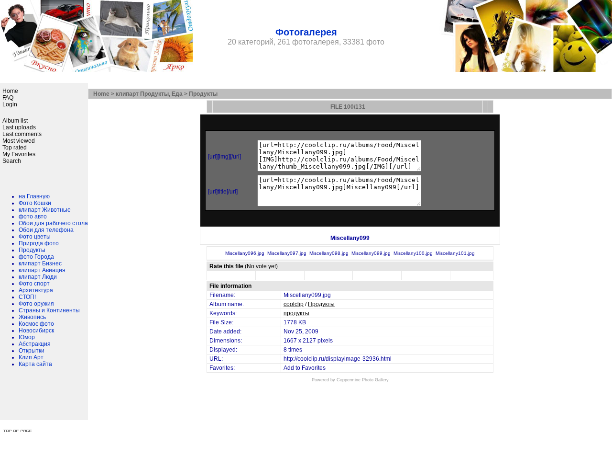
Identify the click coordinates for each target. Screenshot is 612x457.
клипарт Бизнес (40, 263)
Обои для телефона (46, 230)
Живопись (32, 317)
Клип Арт (31, 357)
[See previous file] (485, 107)
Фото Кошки (35, 203)
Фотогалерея (306, 32)
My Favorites (18, 154)
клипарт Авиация (42, 270)
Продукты (32, 250)
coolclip (294, 304)
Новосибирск (36, 330)
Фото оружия (36, 303)
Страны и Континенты (49, 310)
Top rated (14, 147)
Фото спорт (34, 283)
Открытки (31, 350)
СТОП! (27, 297)
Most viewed (18, 140)
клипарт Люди (38, 277)
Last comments (22, 134)
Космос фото (36, 323)
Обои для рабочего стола (53, 223)
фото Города (36, 256)
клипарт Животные (45, 209)
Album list (15, 120)
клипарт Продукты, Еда (149, 94)
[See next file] (490, 107)
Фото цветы (35, 236)
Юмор (27, 337)
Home (10, 91)
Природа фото (39, 243)
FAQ (7, 97)
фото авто (33, 216)
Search (11, 161)
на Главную (34, 196)
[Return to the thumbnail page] (209, 107)
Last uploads (19, 127)
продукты (296, 313)
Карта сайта (35, 364)
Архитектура (36, 290)
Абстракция (35, 344)
